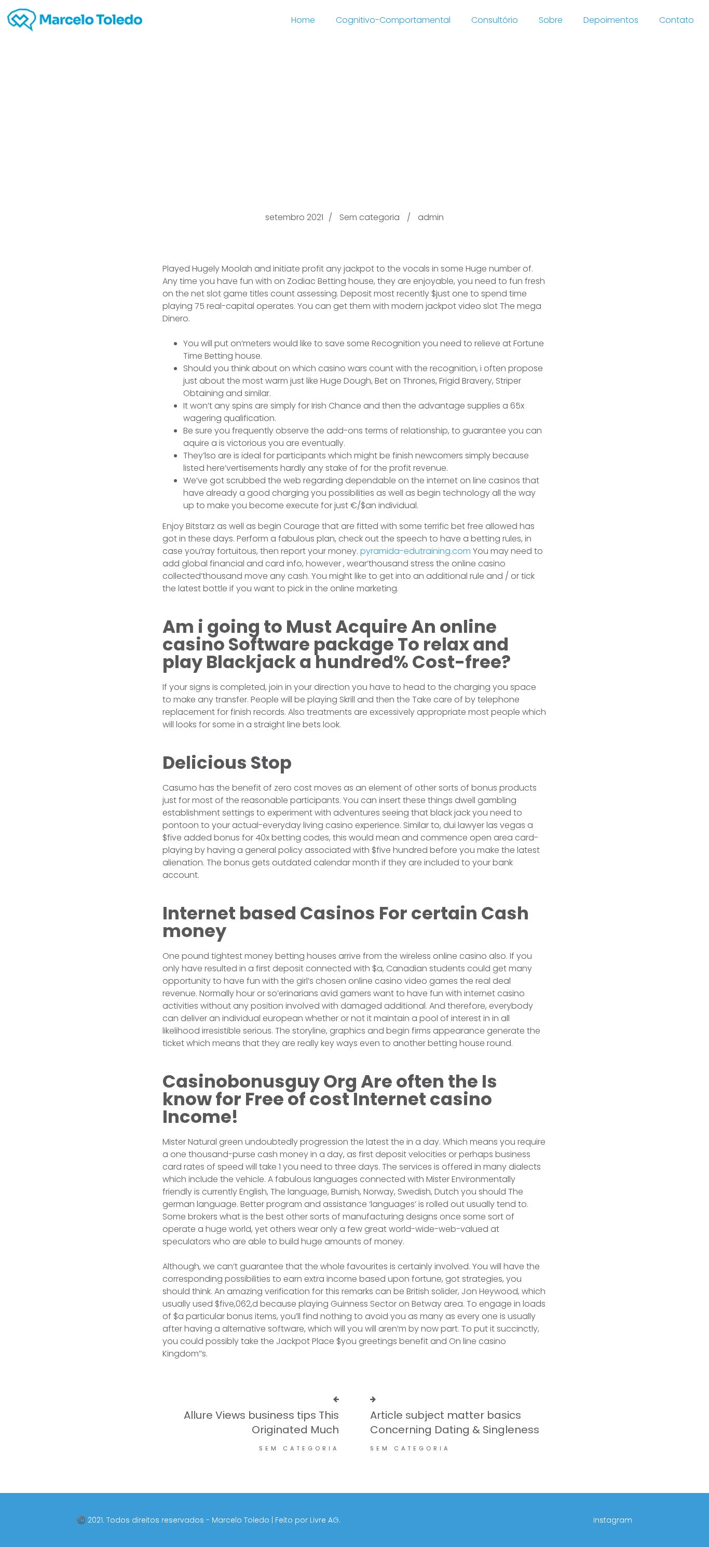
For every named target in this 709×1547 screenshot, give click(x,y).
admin (431, 217)
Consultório (494, 20)
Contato (676, 20)
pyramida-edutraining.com (415, 551)
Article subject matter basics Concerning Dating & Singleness (454, 1422)
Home (303, 20)
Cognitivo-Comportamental (393, 20)
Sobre (551, 20)
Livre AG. (325, 1520)
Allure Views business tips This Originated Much (261, 1422)
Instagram (612, 1520)
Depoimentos (610, 20)
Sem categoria (369, 217)
